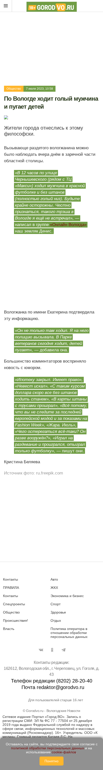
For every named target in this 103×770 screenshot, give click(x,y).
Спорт (55, 604)
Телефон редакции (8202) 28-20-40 (51, 681)
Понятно (51, 761)
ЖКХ (54, 588)
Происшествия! (15, 620)
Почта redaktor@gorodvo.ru (53, 687)
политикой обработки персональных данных (47, 748)
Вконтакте (41, 650)
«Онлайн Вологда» (68, 224)
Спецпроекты (14, 604)
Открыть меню (6, 6)
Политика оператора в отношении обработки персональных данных (69, 633)
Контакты (10, 579)
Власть (8, 629)
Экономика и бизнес (67, 596)
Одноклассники (52, 650)
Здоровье (58, 612)
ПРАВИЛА (11, 588)
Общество (13, 88)
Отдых (55, 620)
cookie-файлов (64, 752)
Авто (54, 579)
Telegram (63, 650)
